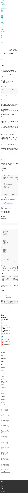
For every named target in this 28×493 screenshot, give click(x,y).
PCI (8, 415)
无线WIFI (2, 17)
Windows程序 (3, 358)
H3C (6, 409)
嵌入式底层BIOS (3, 8)
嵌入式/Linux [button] (2, 2)
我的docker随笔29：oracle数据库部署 (7, 337)
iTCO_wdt (2, 431)
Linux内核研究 (3, 4)
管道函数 (2, 465)
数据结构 (7, 458)
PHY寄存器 (2, 416)
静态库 (6, 469)
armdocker (2, 421)
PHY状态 (4, 416)
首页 (1, 55)
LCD (6, 410)
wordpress (2, 443)
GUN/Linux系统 (3, 3)
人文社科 (2, 39)
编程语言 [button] (2, 22)
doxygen (2, 426)
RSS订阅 (2, 488)
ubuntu (5, 441)
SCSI (8, 416)
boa (8, 421)
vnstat (3, 442)
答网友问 (2, 21)
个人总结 (6, 443)
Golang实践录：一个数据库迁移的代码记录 (7, 319)
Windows (2, 24)
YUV (3, 420)
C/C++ (2, 25)
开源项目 (2, 385)
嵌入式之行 (2, 453)
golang (9, 59)
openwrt (2, 437)
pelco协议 (5, 437)
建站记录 (2, 486)
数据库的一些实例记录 (7, 344)
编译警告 (8, 465)
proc (8, 437)
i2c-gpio (7, 430)
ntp (6, 436)
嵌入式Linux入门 (3, 452)
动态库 (2, 447)
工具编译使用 (3, 384)
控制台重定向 (4, 458)
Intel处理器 (5, 410)
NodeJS (2, 28)
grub (1, 430)
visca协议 (2, 442)
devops (2, 32)
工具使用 (2, 454)
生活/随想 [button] (2, 36)
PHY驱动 (6, 416)
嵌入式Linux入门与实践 (4, 381)
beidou (5, 421)
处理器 (8, 448)
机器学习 (2, 391)
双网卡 (7, 447)
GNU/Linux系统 (3, 352)
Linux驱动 (2, 415)
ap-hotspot (8, 420)
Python (2, 26)
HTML (1, 410)
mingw (2, 436)
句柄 (8, 447)
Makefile (6, 415)
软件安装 (2, 469)
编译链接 (2, 397)
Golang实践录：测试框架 (5, 306)
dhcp (3, 425)
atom (4, 421)
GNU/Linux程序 (3, 350)
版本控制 (2, 463)
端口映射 (4, 464)
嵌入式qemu (7, 452)
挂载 (1, 458)
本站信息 (2, 42)
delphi (2, 361)
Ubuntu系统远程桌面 (7, 341)
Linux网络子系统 (7, 414)
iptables (8, 431)
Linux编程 (2, 414)
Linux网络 (5, 414)
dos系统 (7, 425)
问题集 (4, 469)
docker (2, 364)
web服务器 (7, 442)
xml (4, 443)
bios (7, 421)
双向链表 (5, 447)
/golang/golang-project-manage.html (9, 303)
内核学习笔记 (7, 446)
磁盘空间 (2, 464)
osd (3, 437)
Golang (2, 29)
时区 (1, 460)
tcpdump (3, 441)
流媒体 (2, 16)
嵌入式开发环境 (6, 453)
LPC (7, 410)
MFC (4, 415)
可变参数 (2, 448)
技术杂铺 (2, 12)
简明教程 (8, 464)
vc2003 (8, 441)
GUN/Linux (2, 23)
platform (7, 437)
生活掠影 (2, 38)
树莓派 (2, 10)
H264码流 (3, 409)
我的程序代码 (3, 387)
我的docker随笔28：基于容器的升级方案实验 (7, 340)
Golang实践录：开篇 (14, 306)
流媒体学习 (2, 393)
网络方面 (2, 400)
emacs (5, 426)
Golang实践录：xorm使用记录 (6, 322)
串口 (8, 443)
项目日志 (2, 402)
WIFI (1, 420)
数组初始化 (2, 459)
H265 (5, 409)
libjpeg (4, 433)
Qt (1, 355)
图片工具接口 (7, 448)
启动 (3, 448)
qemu (1, 9)
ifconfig (4, 431)
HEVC (7, 409)
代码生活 (2, 37)
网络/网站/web (3, 18)
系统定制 (4, 465)
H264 (1, 409)
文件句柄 (4, 459)
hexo (4, 430)
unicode (7, 441)
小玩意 (2, 19)
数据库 (5, 458)
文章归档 (2, 41)
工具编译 (5, 454)
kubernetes (6, 432)
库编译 (6, 455)
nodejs (2, 370)
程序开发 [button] (2, 11)
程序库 (2, 15)
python (2, 372)
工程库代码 (3, 455)
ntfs (5, 436)
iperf (6, 431)
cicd (2, 422)
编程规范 (6, 465)
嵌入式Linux (2, 5)
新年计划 (8, 459)
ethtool (7, 426)
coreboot (5, 422)
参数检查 (3, 447)
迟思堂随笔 (3, 0)
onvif (7, 436)
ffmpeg (8, 426)
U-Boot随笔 (2, 6)
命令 (4, 448)
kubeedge (2, 367)
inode (5, 431)
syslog (1, 441)
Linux (8, 410)
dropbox (4, 426)
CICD (1, 35)
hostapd (5, 430)
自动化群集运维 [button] (3, 31)
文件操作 (6, 459)
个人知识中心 (3, 373)
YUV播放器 (5, 420)
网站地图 (2, 481)
